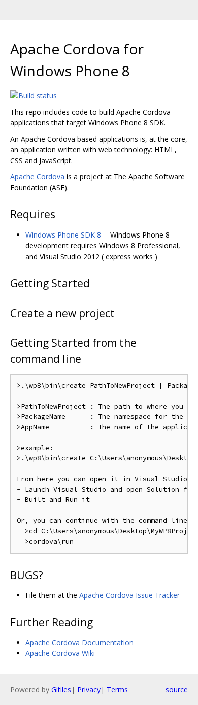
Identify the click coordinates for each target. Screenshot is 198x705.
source (177, 689)
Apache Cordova (37, 176)
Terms (117, 689)
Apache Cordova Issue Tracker (129, 595)
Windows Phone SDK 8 (63, 235)
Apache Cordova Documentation (79, 642)
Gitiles (61, 689)
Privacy (89, 689)
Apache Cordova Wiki (60, 653)
